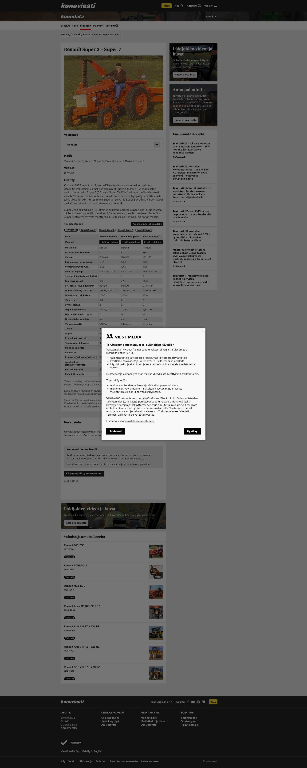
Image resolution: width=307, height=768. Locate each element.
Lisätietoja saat (130, 421)
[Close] (202, 331)
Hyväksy (192, 431)
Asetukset (116, 431)
